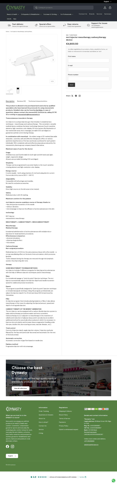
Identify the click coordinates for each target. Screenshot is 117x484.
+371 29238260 (89, 441)
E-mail (70, 65)
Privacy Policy (63, 426)
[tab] (10, 101)
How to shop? (43, 422)
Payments (62, 422)
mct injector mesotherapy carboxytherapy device (22, 31)
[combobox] (63, 8)
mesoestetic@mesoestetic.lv (29, 114)
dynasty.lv (12, 465)
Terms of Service (64, 418)
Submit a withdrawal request (68, 429)
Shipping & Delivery (65, 411)
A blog (41, 433)
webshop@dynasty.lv (91, 445)
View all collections (20, 388)
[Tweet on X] (72, 96)
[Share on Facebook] (76, 96)
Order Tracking (44, 411)
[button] (110, 8)
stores (18, 421)
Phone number (73, 75)
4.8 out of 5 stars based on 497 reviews (63, 477)
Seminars (107, 14)
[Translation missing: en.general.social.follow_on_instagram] (79, 96)
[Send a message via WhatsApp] (113, 480)
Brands (91, 14)
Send (71, 85)
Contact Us (83, 14)
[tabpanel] (31, 226)
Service (99, 14)
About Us (42, 418)
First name (72, 56)
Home (7, 31)
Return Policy (63, 415)
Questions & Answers (46, 415)
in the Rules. (38, 110)
